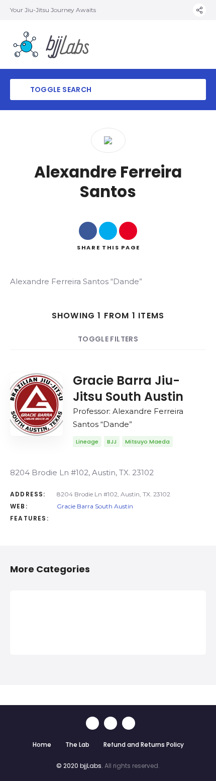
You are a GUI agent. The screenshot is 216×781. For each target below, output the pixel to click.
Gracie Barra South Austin (95, 506)
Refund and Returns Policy (143, 744)
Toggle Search (59, 89)
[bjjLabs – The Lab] (51, 44)
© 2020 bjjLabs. (79, 765)
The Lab (77, 744)
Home (42, 744)
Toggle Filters (108, 339)
